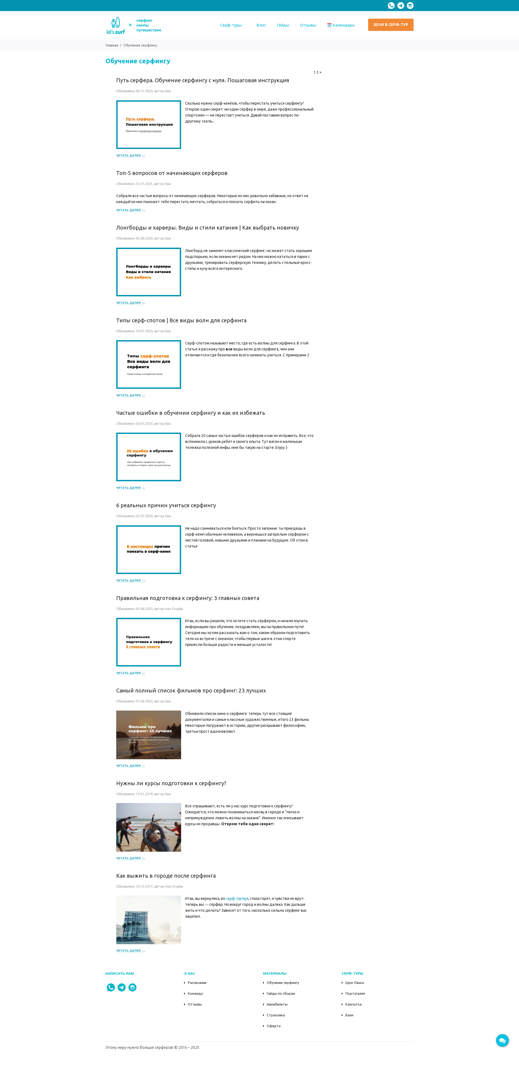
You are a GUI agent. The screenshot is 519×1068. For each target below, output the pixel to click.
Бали (349, 1015)
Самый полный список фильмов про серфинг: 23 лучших (191, 690)
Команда (195, 993)
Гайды (283, 25)
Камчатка (353, 1004)
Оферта (274, 1026)
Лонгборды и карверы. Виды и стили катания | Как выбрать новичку (207, 227)
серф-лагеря (237, 898)
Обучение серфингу (283, 982)
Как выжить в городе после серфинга (166, 876)
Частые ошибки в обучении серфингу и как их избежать (190, 413)
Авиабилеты (277, 1004)
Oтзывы (308, 25)
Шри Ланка (354, 982)
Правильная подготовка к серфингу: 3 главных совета (187, 598)
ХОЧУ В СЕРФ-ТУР (391, 24)
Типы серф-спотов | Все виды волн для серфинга (181, 320)
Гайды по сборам (281, 993)
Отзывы (195, 1004)
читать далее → (130, 155)
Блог (261, 25)
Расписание (197, 982)
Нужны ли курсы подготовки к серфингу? (171, 783)
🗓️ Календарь (341, 25)
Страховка (276, 1015)
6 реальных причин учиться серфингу (166, 505)
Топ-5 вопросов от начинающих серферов (172, 173)
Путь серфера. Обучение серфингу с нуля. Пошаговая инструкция (202, 80)
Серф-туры (231, 25)
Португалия (355, 993)
